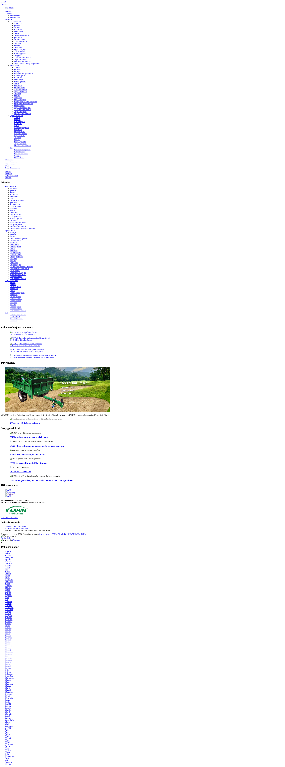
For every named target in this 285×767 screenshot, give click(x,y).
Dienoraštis (9, 160)
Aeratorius (18, 23)
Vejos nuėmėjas (19, 136)
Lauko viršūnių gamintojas (23, 74)
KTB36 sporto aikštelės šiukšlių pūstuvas (28, 463)
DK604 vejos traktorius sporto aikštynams (29, 437)
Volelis (16, 33)
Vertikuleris (18, 47)
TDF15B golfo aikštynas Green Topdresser (25, 346)
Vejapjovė (17, 55)
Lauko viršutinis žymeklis (19, 239)
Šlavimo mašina (19, 39)
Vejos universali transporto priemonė (27, 64)
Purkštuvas (18, 37)
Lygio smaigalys (20, 49)
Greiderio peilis (19, 76)
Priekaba (17, 45)
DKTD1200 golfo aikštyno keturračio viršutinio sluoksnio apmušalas (41, 480)
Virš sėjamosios (19, 51)
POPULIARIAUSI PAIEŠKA (75, 534)
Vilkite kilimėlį (19, 152)
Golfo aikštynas (15, 21)
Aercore (17, 118)
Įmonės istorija (15, 17)
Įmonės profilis (15, 15)
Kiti (11, 148)
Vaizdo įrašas (10, 164)
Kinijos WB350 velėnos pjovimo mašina (28, 454)
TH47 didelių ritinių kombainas (21, 340)
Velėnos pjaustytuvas (21, 35)
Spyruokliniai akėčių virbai (23, 104)
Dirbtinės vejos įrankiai (22, 150)
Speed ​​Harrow (19, 106)
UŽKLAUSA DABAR (9, 518)
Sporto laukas (14, 66)
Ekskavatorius (19, 158)
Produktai (8, 19)
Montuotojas (18, 31)
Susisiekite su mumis (12, 168)
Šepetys (17, 27)
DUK (7, 166)
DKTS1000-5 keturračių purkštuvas (22, 334)
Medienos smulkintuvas (22, 62)
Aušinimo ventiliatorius (22, 57)
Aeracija (17, 68)
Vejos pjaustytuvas (20, 92)
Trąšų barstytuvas (20, 59)
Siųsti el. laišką (6, 538)
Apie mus (8, 13)
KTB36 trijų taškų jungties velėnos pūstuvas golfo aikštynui (37, 446)
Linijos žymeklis (20, 82)
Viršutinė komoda (20, 41)
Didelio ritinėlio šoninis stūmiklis (25, 102)
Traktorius (17, 43)
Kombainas (18, 29)
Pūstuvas (17, 25)
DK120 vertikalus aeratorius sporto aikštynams (26, 352)
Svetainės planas (44, 534)
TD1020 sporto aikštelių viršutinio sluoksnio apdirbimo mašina (32, 357)
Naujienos (13, 162)
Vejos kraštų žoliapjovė (22, 108)
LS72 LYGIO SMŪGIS (20, 472)
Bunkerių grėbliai (20, 53)
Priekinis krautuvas (21, 154)
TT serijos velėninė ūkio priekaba (25, 423)
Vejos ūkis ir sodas (16, 116)
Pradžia (8, 11)
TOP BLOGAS (57, 534)
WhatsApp (16, 540)
